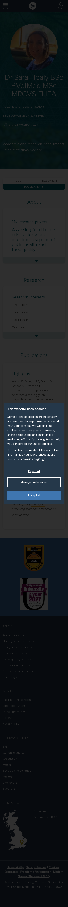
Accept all (34, 495)
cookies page (31, 459)
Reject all (34, 471)
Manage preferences (34, 482)
